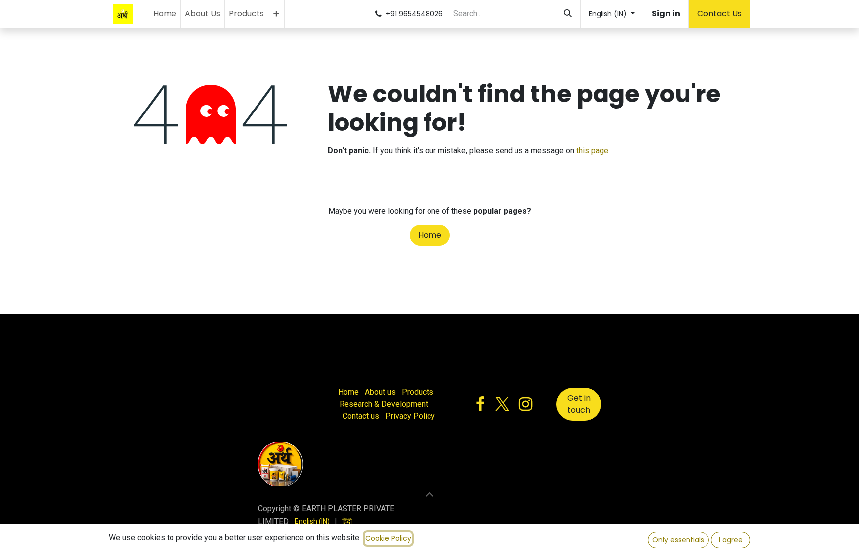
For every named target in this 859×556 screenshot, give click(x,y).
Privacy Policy (410, 416)
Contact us (361, 416)
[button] (429, 494)
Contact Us (719, 13)
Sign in (666, 13)
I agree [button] (731, 540)
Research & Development (384, 404)
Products (417, 392)
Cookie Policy (388, 538)
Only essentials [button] (678, 540)
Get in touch (579, 404)
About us (380, 392)
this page (592, 150)
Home (429, 235)
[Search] (567, 14)
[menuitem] (164, 14)
